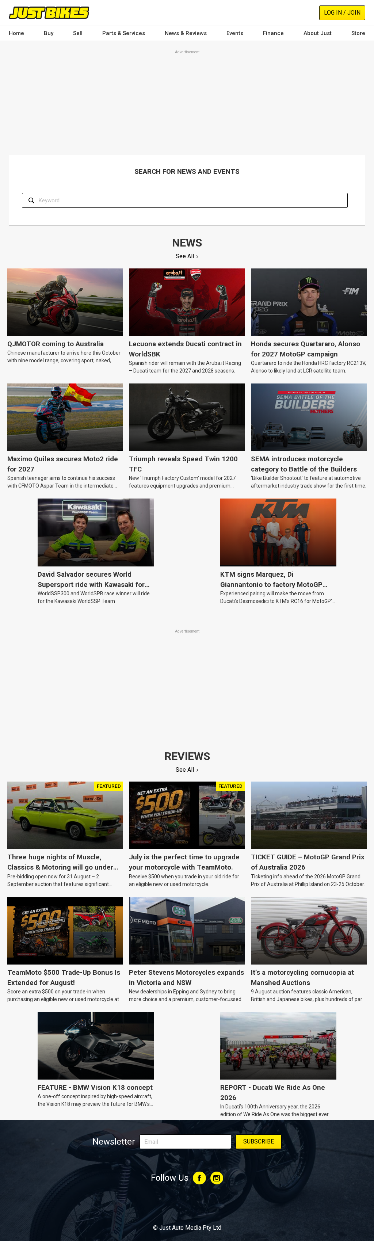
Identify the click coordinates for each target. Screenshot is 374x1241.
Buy (48, 33)
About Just (318, 33)
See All (185, 256)
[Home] (49, 12)
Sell (78, 33)
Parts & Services (123, 33)
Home (16, 33)
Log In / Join (342, 12)
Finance (273, 33)
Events (234, 33)
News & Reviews (186, 33)
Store (358, 33)
